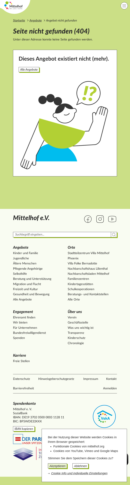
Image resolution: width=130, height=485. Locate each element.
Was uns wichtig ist (80, 327)
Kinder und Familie (25, 253)
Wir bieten (20, 322)
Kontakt (111, 379)
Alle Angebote (29, 69)
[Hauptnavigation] (124, 5)
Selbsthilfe (20, 273)
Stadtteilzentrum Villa (88, 253)
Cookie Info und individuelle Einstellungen (79, 473)
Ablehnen (80, 466)
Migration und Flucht (27, 284)
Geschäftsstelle (78, 322)
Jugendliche (21, 258)
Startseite (19, 20)
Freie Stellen (21, 361)
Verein (72, 317)
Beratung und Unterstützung (32, 279)
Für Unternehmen (25, 327)
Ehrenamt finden (24, 317)
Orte (71, 247)
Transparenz (76, 333)
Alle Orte (74, 299)
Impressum (90, 379)
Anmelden (110, 388)
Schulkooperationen (81, 289)
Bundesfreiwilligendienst (29, 333)
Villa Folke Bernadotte (82, 263)
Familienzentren (78, 279)
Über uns (75, 312)
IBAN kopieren (24, 428)
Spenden (19, 338)
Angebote (35, 20)
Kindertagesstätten (80, 284)
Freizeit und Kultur (25, 289)
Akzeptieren (57, 466)
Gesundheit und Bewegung (31, 294)
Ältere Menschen (24, 263)
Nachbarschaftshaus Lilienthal (88, 268)
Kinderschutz (76, 338)
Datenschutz (21, 379)
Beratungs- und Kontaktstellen (88, 294)
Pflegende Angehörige (28, 268)
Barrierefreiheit (23, 388)
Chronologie (76, 343)
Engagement (23, 312)
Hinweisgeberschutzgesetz (56, 379)
